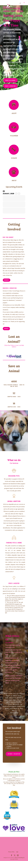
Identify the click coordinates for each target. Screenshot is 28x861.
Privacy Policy (11, 851)
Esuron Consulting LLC (19, 857)
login (17, 851)
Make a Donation (10, 86)
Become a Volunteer (14, 754)
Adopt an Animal (10, 80)
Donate (6, 328)
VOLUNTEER (14, 136)
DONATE (14, 158)
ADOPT (14, 113)
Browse (6, 280)
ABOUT (14, 180)
